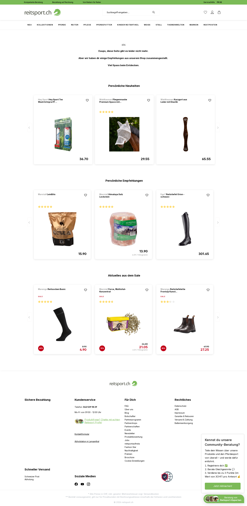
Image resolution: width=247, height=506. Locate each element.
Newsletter (130, 433)
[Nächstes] (217, 127)
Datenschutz (180, 406)
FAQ (127, 406)
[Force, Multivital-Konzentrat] (123, 324)
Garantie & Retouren (184, 416)
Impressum (180, 413)
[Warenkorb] (219, 12)
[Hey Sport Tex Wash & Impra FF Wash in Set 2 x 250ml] (63, 134)
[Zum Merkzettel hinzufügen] (87, 100)
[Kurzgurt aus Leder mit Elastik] (186, 134)
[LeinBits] (53, 198)
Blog (127, 413)
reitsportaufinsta (132, 443)
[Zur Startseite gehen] (43, 12)
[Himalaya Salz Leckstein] (123, 229)
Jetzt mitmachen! (222, 486)
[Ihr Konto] (212, 12)
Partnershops (131, 423)
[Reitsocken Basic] (53, 292)
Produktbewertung (133, 437)
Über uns (129, 409)
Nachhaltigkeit (131, 450)
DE (221, 2)
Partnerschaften (132, 426)
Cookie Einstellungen (135, 461)
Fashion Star (130, 447)
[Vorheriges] (29, 127)
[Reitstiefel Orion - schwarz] (185, 229)
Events (128, 430)
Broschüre (129, 457)
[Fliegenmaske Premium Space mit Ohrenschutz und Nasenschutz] (124, 134)
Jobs (127, 440)
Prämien (128, 454)
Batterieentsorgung (184, 423)
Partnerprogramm (133, 419)
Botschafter (130, 416)
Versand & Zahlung (184, 419)
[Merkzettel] (205, 12)
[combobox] (126, 12)
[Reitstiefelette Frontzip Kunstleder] (185, 324)
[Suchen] (155, 12)
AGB (177, 409)
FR (218, 2)
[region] (123, 128)
